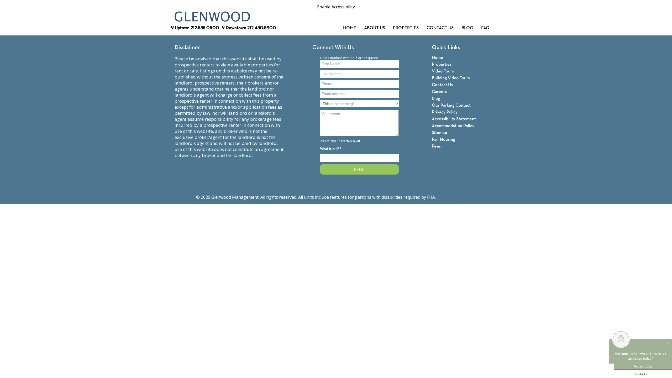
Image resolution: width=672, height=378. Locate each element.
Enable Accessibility (336, 7)
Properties (406, 28)
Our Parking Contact (451, 105)
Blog (467, 28)
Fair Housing (443, 139)
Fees (436, 146)
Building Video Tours (451, 78)
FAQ (485, 28)
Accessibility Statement (454, 119)
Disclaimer (187, 47)
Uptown (196, 28)
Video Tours (443, 71)
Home (349, 28)
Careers (439, 92)
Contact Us (440, 28)
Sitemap (439, 133)
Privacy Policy (445, 112)
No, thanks (641, 374)
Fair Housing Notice (456, 197)
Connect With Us (333, 47)
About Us (374, 28)
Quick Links (446, 47)
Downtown (250, 28)
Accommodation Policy (453, 126)
